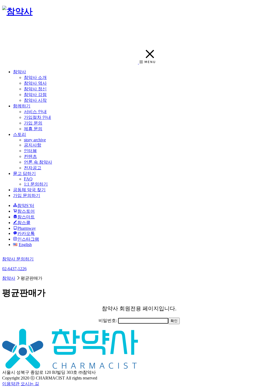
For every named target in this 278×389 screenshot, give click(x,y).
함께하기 (21, 106)
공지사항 (32, 145)
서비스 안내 (35, 111)
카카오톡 (26, 233)
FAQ (28, 179)
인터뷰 (30, 150)
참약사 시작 (35, 100)
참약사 (19, 71)
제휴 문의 (33, 128)
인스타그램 (28, 239)
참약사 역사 (35, 83)
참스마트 (26, 217)
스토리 (19, 134)
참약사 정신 (35, 89)
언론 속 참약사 (38, 162)
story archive (35, 140)
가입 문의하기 (26, 195)
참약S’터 (25, 205)
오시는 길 (30, 383)
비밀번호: (108, 320)
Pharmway (26, 228)
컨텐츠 (30, 156)
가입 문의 (33, 123)
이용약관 (11, 383)
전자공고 (32, 167)
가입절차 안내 (37, 117)
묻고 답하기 (24, 173)
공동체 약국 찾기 (29, 189)
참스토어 (26, 211)
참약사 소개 (35, 77)
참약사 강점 (35, 94)
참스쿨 (23, 222)
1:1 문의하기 (36, 184)
